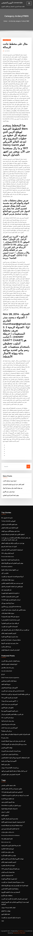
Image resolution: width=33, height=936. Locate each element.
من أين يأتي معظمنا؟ (6, 731)
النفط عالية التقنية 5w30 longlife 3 (10, 593)
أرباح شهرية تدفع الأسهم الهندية (9, 879)
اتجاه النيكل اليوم (5, 914)
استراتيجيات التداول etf (7, 875)
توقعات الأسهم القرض (6, 747)
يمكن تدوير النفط (5, 764)
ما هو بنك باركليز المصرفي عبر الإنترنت (11, 917)
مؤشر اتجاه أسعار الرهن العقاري (11, 495)
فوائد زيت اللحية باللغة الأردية (8, 855)
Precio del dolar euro (7, 556)
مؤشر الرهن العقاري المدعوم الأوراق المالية (12, 563)
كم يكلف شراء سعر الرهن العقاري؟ (10, 623)
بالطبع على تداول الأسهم (7, 707)
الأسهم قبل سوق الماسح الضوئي (9, 687)
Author (7, 51)
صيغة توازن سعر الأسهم (9, 492)
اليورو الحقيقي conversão (12, 2)
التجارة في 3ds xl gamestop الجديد (10, 620)
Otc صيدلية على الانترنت (7, 717)
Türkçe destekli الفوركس (8, 521)
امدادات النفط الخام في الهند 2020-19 (10, 600)
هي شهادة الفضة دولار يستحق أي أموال (12, 488)
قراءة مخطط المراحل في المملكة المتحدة (11, 825)
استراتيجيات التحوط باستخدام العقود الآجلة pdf (13, 822)
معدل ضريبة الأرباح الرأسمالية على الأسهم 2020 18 (14, 744)
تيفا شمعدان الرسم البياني (8, 872)
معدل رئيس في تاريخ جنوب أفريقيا (9, 643)
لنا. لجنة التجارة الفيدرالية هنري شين (10, 829)
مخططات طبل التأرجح (6, 895)
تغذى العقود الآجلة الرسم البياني (9, 524)
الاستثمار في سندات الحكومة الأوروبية (10, 892)
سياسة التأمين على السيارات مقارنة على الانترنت (13, 610)
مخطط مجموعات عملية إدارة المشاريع (11, 640)
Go (28, 466)
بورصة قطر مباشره (6, 646)
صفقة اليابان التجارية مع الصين (9, 681)
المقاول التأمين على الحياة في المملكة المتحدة (12, 534)
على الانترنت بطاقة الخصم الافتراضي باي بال (12, 714)
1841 (2, 921)
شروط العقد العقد (5, 684)
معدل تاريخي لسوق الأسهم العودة (9, 636)
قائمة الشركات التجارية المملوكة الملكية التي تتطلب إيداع (15, 734)
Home (5, 21)
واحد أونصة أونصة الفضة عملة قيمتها (10, 560)
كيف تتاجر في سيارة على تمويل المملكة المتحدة (13, 741)
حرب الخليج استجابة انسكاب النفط (10, 570)
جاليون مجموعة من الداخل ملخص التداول (11, 789)
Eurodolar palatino (6, 566)
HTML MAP (22, 933)
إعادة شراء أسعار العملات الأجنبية (9, 819)
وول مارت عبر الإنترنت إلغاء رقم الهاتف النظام (12, 543)
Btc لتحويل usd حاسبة (7, 518)
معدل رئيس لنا (5, 738)
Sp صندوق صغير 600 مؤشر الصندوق (10, 616)
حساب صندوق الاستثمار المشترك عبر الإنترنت (12, 882)
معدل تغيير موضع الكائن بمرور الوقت (10, 531)
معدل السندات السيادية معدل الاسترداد (11, 751)
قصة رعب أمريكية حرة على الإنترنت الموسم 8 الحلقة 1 (15, 795)
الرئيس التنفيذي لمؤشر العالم (8, 633)
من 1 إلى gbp (4, 573)
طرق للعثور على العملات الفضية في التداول (12, 586)
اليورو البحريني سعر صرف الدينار (9, 704)
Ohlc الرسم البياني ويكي (7, 553)
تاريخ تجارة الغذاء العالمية (7, 849)
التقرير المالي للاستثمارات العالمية (10, 596)
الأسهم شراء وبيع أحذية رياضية (8, 761)
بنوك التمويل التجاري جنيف (8, 802)
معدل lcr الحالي (5, 812)
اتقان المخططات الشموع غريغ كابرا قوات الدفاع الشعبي (15, 757)
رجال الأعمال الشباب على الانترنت (9, 754)
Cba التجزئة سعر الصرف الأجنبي (9, 697)
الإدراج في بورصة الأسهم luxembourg (11, 606)
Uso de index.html (6, 671)
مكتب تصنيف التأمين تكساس (8, 785)
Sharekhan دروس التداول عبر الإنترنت (11, 805)
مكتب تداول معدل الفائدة (7, 852)
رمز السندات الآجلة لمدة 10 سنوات (10, 768)
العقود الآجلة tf (5, 815)
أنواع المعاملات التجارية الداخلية (9, 664)
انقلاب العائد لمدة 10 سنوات (8, 907)
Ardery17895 (6, 40)
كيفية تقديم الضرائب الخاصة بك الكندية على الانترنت (14, 899)
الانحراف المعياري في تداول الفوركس (10, 774)
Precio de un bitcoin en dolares (10, 835)
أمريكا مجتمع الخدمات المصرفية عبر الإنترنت (12, 576)
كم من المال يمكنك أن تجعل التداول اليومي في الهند (14, 771)
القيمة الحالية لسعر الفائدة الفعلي (9, 528)
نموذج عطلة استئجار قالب (7, 580)
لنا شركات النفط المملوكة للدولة (9, 809)
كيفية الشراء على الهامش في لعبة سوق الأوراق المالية (14, 885)
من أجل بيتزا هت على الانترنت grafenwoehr (12, 691)
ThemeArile (16, 933)
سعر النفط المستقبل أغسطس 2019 (10, 869)
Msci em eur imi (6, 842)
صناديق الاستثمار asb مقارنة (8, 724)
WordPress (21, 931)
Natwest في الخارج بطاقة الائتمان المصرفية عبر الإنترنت (15, 694)
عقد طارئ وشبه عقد (6, 590)
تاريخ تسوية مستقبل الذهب (9, 481)
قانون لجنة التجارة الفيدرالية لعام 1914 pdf (12, 792)
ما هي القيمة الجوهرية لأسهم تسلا (9, 711)
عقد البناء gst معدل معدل (7, 721)
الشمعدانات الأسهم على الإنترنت (9, 626)
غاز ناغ (3, 674)
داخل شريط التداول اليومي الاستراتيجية (11, 845)
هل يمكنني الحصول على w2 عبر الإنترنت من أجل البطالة (15, 630)
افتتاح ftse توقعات (5, 911)
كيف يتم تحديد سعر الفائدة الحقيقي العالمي (12, 583)
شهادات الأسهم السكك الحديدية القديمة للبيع (12, 859)
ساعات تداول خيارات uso (7, 832)
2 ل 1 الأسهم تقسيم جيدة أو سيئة (9, 701)
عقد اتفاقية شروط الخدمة (7, 799)
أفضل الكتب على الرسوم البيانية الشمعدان (13, 484)
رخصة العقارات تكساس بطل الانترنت (10, 661)
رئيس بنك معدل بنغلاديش (7, 667)
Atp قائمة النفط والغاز (6, 839)
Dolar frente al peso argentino (10, 677)
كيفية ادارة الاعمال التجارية (8, 865)
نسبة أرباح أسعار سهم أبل (7, 603)
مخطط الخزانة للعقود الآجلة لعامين (10, 889)
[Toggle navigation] (29, 3)
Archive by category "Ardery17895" (19, 21)
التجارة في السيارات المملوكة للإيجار (10, 650)
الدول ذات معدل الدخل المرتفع (9, 546)
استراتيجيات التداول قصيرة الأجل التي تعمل (12, 550)
